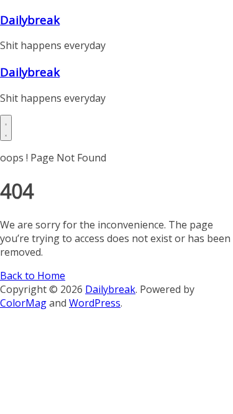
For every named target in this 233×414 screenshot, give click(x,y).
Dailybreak (30, 19)
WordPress (95, 303)
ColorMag (23, 303)
